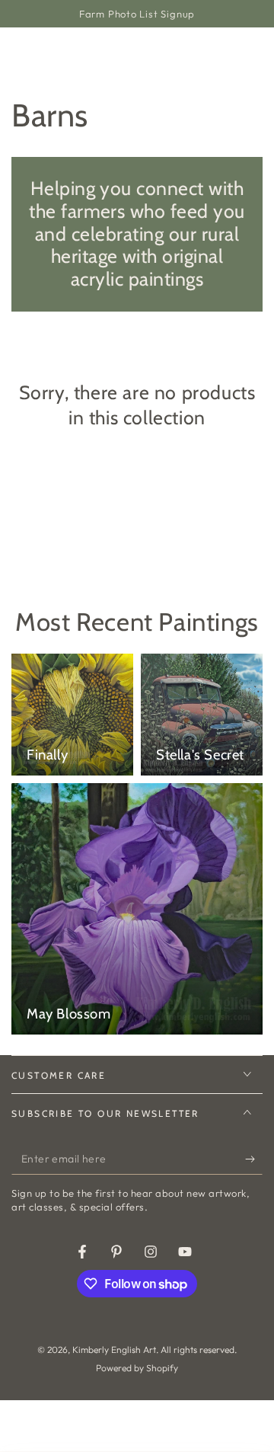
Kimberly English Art (114, 1349)
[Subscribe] (254, 1159)
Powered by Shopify (137, 1368)
